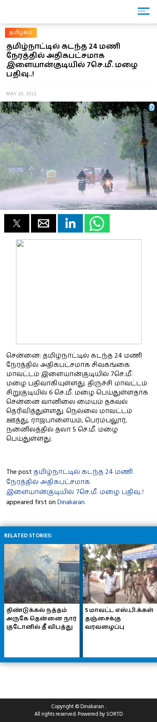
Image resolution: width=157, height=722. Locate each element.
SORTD (114, 714)
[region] (67, 677)
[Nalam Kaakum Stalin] (79, 342)
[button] (16, 223)
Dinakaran (71, 502)
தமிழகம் (21, 32)
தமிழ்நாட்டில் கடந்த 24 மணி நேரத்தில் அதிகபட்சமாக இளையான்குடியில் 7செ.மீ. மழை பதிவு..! (75, 482)
